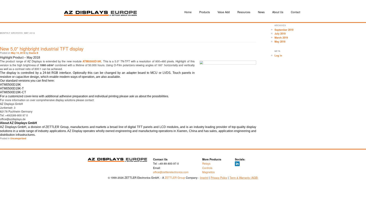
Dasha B (33, 53)
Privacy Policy (219, 177)
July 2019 (280, 33)
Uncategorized (18, 138)
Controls (207, 168)
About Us (277, 12)
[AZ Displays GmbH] (116, 12)
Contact (295, 12)
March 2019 (281, 37)
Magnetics (208, 172)
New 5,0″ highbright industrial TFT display (41, 48)
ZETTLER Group (175, 177)
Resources (243, 12)
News (261, 12)
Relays (206, 163)
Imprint (204, 177)
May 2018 (279, 41)
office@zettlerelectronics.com (171, 172)
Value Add (224, 12)
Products (204, 12)
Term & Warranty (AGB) (244, 177)
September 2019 (283, 29)
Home (188, 12)
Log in (278, 55)
